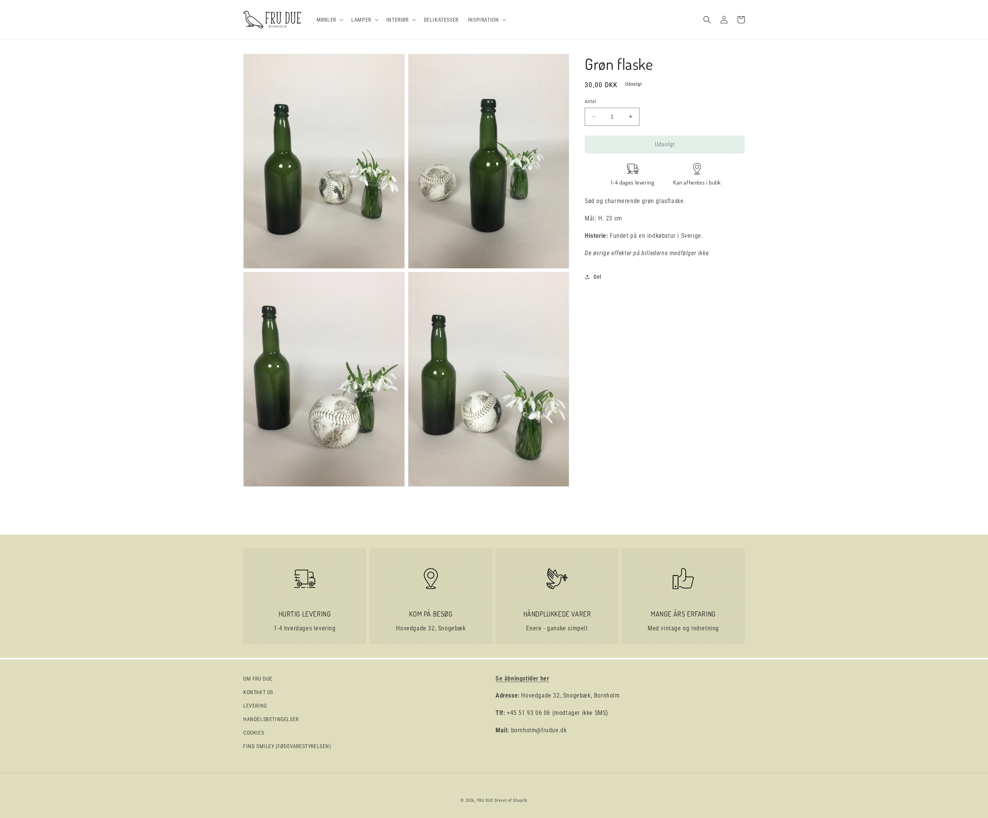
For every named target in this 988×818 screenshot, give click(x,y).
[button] (329, 20)
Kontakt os (258, 692)
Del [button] (597, 276)
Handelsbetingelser (271, 719)
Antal (590, 101)
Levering (255, 706)
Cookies (253, 733)
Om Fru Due (257, 679)
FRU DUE (485, 800)
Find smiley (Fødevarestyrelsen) (287, 746)
